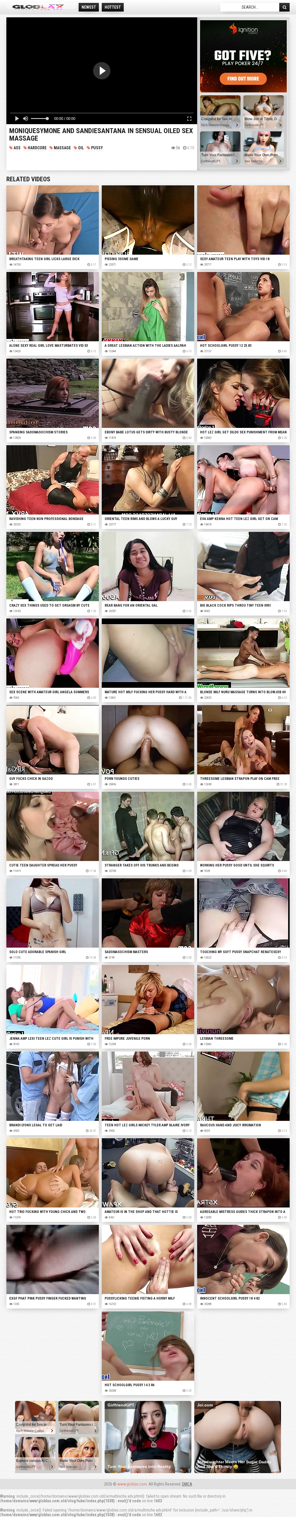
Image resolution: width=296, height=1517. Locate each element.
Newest (89, 7)
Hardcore (37, 148)
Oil (80, 148)
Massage (62, 148)
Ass (17, 148)
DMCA (187, 1484)
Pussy (96, 148)
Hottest (113, 7)
